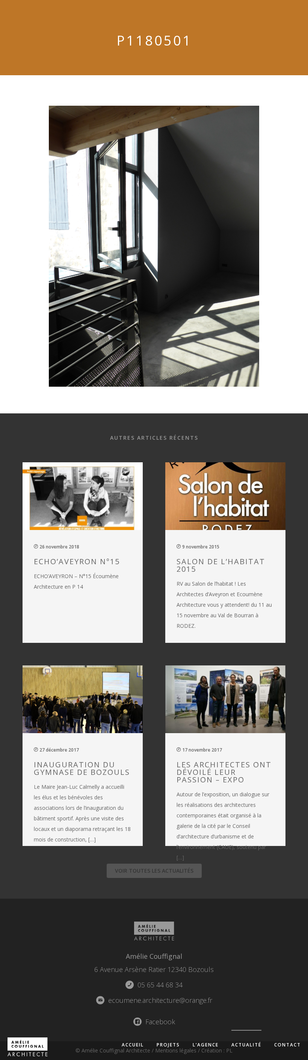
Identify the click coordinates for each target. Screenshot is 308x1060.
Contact (287, 1045)
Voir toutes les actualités (154, 870)
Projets (168, 1045)
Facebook (159, 1021)
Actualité (246, 1045)
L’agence (206, 1045)
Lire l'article (87, 551)
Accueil (133, 1045)
